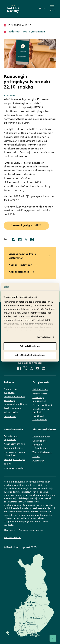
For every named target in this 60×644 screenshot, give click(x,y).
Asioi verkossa (39, 394)
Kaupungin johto (41, 437)
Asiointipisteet (40, 390)
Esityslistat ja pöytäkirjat (11, 438)
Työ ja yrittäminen (34, 32)
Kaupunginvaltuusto (14, 444)
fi (40, 9)
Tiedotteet (13, 32)
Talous (7, 464)
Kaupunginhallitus (13, 448)
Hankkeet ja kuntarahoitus (39, 418)
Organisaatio (39, 441)
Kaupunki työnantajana (39, 446)
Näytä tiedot (43, 337)
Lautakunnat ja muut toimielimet (15, 454)
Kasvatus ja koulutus (14, 397)
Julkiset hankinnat (42, 405)
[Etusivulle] (13, 8)
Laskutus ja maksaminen (39, 399)
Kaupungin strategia (14, 460)
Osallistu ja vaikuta (14, 468)
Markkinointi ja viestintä (40, 411)
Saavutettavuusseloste (31, 530)
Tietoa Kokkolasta (42, 453)
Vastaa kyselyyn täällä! (26, 225)
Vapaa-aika (10, 417)
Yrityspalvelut (11, 412)
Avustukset (38, 461)
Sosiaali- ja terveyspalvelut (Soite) (16, 402)
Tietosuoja (9, 530)
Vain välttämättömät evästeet (30, 355)
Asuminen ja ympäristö (10, 391)
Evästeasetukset (12, 538)
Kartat (36, 457)
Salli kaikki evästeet (30, 346)
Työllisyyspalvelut (13, 408)
